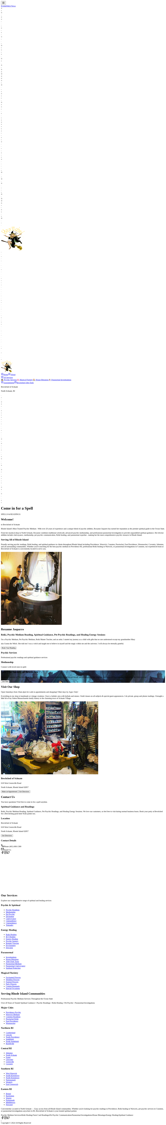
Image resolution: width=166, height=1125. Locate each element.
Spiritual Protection (13, 968)
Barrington (10, 1096)
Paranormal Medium (14, 964)
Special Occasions (13, 988)
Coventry (9, 1064)
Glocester (9, 1060)
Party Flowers (11, 984)
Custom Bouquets (13, 986)
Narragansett (11, 1080)
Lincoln (9, 1035)
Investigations (11, 957)
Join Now (5, 681)
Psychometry (11, 945)
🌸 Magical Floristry (25, 380)
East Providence (12, 1021)
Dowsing (9, 948)
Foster (8, 1057)
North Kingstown (12, 1078)
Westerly (9, 1082)
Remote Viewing (12, 943)
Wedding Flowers (12, 980)
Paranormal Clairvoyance (15, 966)
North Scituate (11, 1055)
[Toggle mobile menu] (3, 3)
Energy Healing (12, 939)
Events (3, 6)
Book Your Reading (8, 648)
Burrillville (10, 1044)
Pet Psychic (10, 914)
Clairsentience (11, 923)
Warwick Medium (13, 1015)
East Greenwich (12, 1084)
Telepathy (9, 925)
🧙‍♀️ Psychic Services (9, 380)
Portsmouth (10, 1100)
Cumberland (10, 1033)
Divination (10, 916)
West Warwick (11, 1073)
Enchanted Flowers (13, 977)
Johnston (9, 1053)
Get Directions (24, 792)
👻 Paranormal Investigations (59, 380)
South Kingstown (12, 1076)
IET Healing (10, 937)
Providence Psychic (13, 1012)
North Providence (12, 1037)
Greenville (10, 1062)
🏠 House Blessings (40, 380)
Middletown (10, 1102)
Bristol (8, 1094)
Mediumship (10, 912)
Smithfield (10, 1039)
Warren (8, 1098)
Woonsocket (10, 1023)
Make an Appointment (9, 792)
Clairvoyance (11, 919)
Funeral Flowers (12, 982)
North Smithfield (12, 1041)
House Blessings (12, 959)
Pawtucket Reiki (12, 1019)
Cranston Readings (13, 1017)
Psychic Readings (12, 910)
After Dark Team (12, 962)
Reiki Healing (11, 935)
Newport (9, 1105)
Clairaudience (11, 921)
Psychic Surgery (12, 941)
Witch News (11, 6)
